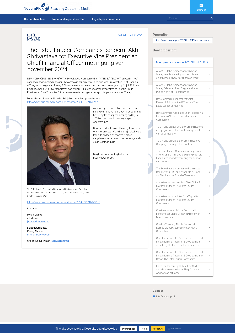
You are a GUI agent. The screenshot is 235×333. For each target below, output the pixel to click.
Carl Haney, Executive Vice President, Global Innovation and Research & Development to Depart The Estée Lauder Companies (179, 255)
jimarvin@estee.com (38, 221)
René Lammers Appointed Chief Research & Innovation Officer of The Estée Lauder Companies (179, 116)
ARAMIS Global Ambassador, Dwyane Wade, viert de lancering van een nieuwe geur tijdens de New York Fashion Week (177, 74)
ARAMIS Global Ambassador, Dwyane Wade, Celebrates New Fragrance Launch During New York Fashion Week (178, 88)
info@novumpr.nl (165, 296)
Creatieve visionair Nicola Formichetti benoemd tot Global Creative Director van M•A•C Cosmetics (178, 214)
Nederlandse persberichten (68, 19)
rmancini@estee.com (38, 234)
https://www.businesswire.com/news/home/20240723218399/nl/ (63, 102)
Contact (201, 10)
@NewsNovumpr (60, 240)
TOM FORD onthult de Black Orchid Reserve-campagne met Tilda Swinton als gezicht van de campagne (180, 130)
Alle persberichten (34, 19)
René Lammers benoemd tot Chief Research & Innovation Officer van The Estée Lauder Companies (176, 102)
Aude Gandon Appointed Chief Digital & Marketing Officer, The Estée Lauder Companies (177, 200)
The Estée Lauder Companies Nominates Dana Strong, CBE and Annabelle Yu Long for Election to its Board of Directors (178, 172)
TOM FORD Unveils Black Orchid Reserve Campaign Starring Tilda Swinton (178, 142)
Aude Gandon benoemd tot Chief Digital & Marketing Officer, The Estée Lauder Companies (178, 186)
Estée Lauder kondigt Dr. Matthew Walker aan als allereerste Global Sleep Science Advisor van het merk (178, 269)
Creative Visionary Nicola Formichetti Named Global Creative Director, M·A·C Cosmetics (176, 228)
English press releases (106, 19)
